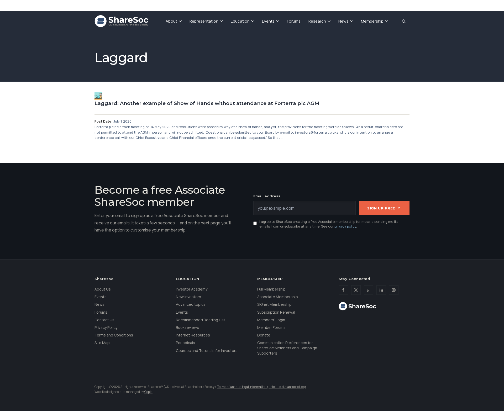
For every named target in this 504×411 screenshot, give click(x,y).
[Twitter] (356, 290)
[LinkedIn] (381, 290)
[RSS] (368, 290)
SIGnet (318, 5)
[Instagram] (393, 290)
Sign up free (381, 208)
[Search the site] (404, 21)
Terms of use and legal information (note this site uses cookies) (261, 386)
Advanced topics (191, 304)
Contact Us (104, 319)
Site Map (102, 342)
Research (317, 21)
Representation (204, 21)
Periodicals (185, 342)
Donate (357, 5)
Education (240, 21)
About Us (102, 289)
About (171, 21)
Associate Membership (277, 296)
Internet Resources (193, 335)
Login (402, 5)
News (343, 21)
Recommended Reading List (200, 319)
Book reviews (187, 327)
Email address (266, 196)
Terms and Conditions (113, 335)
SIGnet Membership (274, 304)
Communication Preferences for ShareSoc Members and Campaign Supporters (287, 347)
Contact (381, 5)
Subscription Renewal (276, 312)
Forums (294, 21)
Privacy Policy (105, 327)
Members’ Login (271, 319)
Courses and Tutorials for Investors (207, 350)
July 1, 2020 (122, 121)
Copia (148, 391)
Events (268, 21)
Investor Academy (191, 289)
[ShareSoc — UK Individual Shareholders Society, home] (121, 21)
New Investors (188, 296)
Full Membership (271, 289)
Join (337, 5)
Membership (372, 21)
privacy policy (345, 226)
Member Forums (271, 327)
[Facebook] (343, 290)
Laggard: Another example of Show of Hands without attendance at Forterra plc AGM (206, 103)
